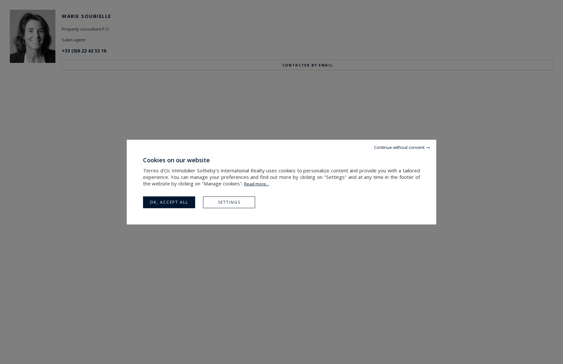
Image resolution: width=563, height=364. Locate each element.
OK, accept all (169, 202)
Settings (229, 202)
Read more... (256, 183)
